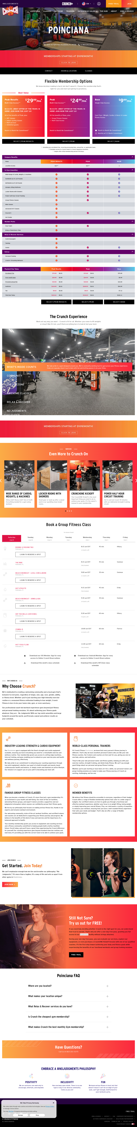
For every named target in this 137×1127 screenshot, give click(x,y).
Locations (35, 11)
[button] (11, 538)
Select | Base (113, 141)
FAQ (114, 1116)
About (114, 11)
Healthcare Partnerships (124, 1119)
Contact (106, 1116)
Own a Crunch (127, 11)
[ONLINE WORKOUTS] (67, 4)
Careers (107, 1121)
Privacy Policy (128, 1121)
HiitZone (59, 11)
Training (70, 11)
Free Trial (113, 4)
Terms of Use (115, 1121)
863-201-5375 (72, 1052)
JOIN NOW (8, 884)
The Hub (104, 11)
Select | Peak (68, 141)
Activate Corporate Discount (103, 1119)
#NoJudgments (10, 4)
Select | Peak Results (23, 141)
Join (129, 4)
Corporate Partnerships (125, 1116)
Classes (47, 11)
